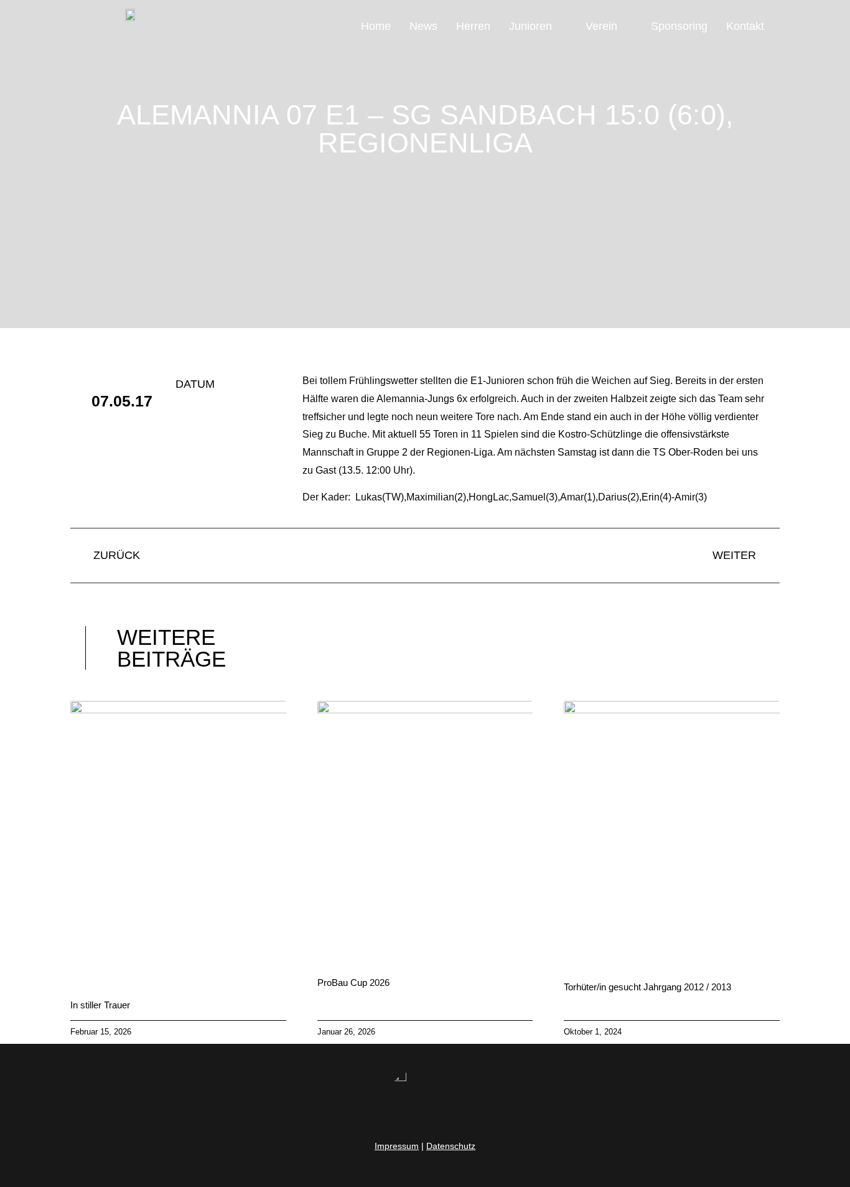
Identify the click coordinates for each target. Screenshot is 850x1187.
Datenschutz (450, 1146)
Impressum (397, 1146)
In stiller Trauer (100, 1005)
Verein (601, 26)
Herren (473, 26)
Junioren (530, 26)
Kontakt (745, 26)
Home (376, 26)
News (423, 26)
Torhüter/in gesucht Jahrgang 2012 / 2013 (647, 987)
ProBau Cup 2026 (353, 982)
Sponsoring (679, 26)
